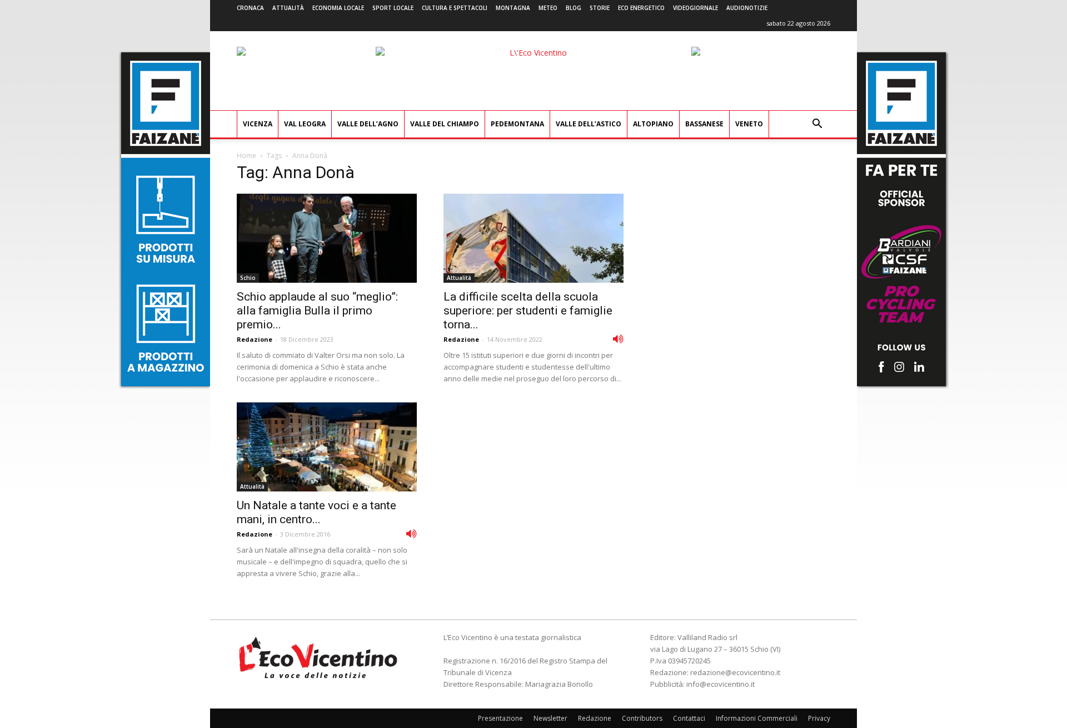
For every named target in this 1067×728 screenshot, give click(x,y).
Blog (573, 8)
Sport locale (392, 8)
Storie (600, 8)
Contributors (642, 718)
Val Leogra (305, 124)
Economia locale (338, 8)
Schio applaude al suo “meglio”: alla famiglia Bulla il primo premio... (317, 310)
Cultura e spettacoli (454, 8)
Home (246, 155)
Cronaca (250, 8)
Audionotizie (746, 8)
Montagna (513, 8)
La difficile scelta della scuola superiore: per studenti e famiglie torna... (527, 310)
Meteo (548, 8)
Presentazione (500, 718)
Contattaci (689, 718)
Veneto (749, 124)
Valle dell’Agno (367, 124)
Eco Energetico (641, 8)
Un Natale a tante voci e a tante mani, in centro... (316, 512)
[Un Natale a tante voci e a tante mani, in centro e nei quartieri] (327, 446)
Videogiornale (695, 8)
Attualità (288, 8)
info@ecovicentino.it (720, 684)
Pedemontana (517, 124)
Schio (248, 278)
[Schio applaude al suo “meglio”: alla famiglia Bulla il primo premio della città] (327, 238)
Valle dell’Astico (588, 124)
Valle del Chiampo (444, 124)
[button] (817, 125)
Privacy (819, 718)
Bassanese (704, 124)
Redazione (254, 339)
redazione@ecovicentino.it (735, 672)
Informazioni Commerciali (756, 718)
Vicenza (257, 124)
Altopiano (653, 124)
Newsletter (550, 718)
